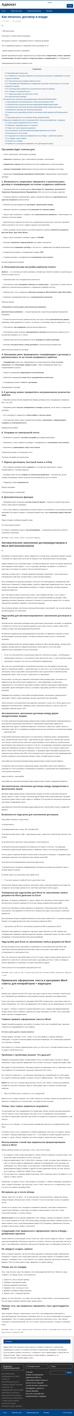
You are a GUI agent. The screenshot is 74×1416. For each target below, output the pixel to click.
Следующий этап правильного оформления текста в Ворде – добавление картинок (34, 136)
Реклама (49, 11)
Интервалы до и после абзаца (16, 133)
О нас (4, 11)
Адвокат (9, 4)
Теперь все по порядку (13, 141)
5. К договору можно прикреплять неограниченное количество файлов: (30, 89)
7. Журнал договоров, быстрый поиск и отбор (21, 94)
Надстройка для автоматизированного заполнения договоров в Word (29, 102)
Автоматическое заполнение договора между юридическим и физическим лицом (33, 107)
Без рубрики (17, 21)
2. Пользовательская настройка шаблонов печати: (23, 81)
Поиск (50, 2)
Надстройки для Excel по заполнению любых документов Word (27, 117)
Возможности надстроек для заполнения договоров (23, 109)
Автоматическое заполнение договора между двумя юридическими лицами (31, 104)
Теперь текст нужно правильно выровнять (20, 128)
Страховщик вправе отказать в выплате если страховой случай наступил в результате (37, 1382)
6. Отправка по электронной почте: (18, 91)
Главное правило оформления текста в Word (21, 123)
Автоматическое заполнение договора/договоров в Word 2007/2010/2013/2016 (29, 99)
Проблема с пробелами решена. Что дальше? (21, 125)
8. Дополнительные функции (15, 96)
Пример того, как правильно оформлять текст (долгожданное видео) (29, 143)
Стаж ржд (29, 1372)
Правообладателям (34, 11)
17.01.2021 (5, 21)
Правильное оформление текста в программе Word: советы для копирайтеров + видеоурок (34, 120)
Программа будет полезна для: (16, 73)
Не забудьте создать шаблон (15, 138)
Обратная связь (16, 11)
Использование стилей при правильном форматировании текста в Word (30, 130)
